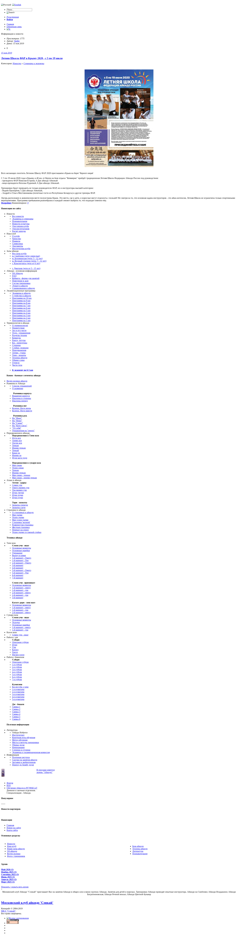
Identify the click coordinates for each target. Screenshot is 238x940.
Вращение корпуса (21, 396)
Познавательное (19, 221)
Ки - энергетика (19, 343)
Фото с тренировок (16, 856)
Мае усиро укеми (20, 520)
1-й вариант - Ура (20, 560)
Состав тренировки (21, 283)
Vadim (17, 41)
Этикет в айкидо (20, 286)
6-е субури (17, 677)
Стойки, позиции (20, 348)
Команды (16, 338)
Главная (10, 825)
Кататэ (15, 650)
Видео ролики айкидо (17, 381)
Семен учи (17, 485)
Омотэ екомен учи (20, 487)
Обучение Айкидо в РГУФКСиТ (22, 788)
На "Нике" (17, 420)
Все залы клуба (19, 253)
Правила (16, 241)
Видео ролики (13, 853)
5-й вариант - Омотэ (21, 570)
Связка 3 (16, 712)
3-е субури (17, 669)
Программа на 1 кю (21, 320)
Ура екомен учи (19, 490)
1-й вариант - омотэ (21, 588)
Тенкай (15, 450)
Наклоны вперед (20, 401)
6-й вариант (17, 575)
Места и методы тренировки (25, 742)
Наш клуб (11, 846)
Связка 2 (16, 709)
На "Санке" (17, 423)
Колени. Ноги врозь (21, 408)
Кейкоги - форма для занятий (25, 278)
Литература (137, 851)
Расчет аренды (19, 231)
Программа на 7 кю (21, 305)
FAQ (14, 276)
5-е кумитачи (18, 699)
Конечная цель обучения (23, 737)
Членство (16, 238)
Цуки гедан (17, 497)
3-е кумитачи (18, 694)
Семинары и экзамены (33, 63)
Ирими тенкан (19, 448)
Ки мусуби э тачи (20, 687)
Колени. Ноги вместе (22, 411)
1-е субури (17, 664)
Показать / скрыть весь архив (15, 887)
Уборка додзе (18, 745)
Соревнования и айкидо (23, 288)
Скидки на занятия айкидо (24, 760)
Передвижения (19, 350)
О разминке (17, 388)
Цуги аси (16, 438)
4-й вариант (17, 568)
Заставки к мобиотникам (24, 762)
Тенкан (15, 445)
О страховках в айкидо (23, 512)
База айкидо (138, 846)
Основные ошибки (21, 550)
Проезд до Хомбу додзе (23, 765)
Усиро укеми (18, 517)
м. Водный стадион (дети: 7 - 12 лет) (29, 261)
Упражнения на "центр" (23, 430)
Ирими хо (16, 455)
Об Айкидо (17, 273)
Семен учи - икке (20, 635)
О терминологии (20, 325)
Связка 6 (16, 719)
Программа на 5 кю (21, 310)
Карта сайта (12, 830)
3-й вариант (17, 565)
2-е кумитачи (18, 692)
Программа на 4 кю (21, 313)
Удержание (17, 553)
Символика (17, 243)
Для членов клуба (20, 226)
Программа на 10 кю (22, 298)
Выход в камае (19, 555)
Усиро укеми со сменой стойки (26, 532)
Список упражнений (22, 386)
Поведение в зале (20, 281)
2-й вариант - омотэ (21, 592)
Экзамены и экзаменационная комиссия (31, 752)
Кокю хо (16, 453)
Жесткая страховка (21, 527)
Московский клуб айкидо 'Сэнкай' (27, 902)
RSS (9, 785)
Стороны (16, 345)
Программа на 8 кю (21, 303)
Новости (17, 63)
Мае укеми (17, 515)
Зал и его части (19, 330)
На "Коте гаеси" (19, 425)
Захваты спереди (20, 505)
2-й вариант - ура (20, 595)
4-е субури (17, 672)
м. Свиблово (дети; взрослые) (26, 256)
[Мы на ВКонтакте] (8, 29)
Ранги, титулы (19, 340)
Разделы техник (19, 335)
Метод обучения (19, 740)
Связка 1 (16, 707)
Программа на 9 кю (21, 300)
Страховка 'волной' (21, 522)
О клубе (16, 236)
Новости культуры (20, 224)
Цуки (14, 645)
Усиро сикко (18, 468)
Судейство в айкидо (21, 295)
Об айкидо (12, 851)
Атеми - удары (19, 353)
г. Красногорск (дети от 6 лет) (26, 263)
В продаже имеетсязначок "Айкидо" (45, 771)
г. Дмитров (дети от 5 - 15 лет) (26, 268)
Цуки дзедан (18, 492)
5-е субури (17, 674)
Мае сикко (17, 465)
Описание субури (20, 642)
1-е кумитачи (18, 689)
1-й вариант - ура (20, 590)
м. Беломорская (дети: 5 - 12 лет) (27, 258)
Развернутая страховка (22, 525)
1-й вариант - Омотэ (21, 558)
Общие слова (18, 360)
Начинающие (18, 747)
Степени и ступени (21, 750)
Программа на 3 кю (21, 315)
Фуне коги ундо (19, 458)
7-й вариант (17, 578)
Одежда (15, 362)
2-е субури (17, 667)
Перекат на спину (20, 530)
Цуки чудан (17, 495)
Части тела (17, 365)
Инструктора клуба (21, 248)
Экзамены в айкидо (21, 293)
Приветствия (18, 328)
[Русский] (16, 5)
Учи (14, 647)
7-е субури (17, 679)
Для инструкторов (20, 229)
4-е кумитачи (18, 697)
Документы (17, 246)
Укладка (16, 622)
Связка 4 (16, 714)
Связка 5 (16, 717)
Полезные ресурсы (21, 757)
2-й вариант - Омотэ (21, 563)
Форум (10, 783)
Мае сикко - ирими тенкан (24, 478)
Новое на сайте (14, 828)
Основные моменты (21, 548)
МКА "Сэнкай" (8, 911)
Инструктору (18, 735)
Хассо (15, 652)
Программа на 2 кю (21, 318)
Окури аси (17, 443)
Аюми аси (17, 440)
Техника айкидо (19, 358)
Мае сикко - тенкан (21, 475)
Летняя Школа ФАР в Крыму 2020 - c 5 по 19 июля (32, 58)
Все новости (18, 216)
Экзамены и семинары (22, 219)
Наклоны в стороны (21, 398)
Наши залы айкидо (16, 849)
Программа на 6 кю (21, 308)
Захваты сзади (18, 507)
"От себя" (16, 428)
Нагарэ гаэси (18, 654)
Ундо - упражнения (21, 333)
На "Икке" (17, 418)
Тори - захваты (19, 355)
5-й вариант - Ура (20, 573)
